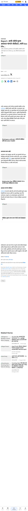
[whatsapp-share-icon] (2, 82)
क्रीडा (21, 5)
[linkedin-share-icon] (11, 82)
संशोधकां (3, 191)
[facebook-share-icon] (8, 82)
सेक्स (10, 159)
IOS (9, 276)
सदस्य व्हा (7, 257)
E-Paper (7, 509)
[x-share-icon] (5, 82)
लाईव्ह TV (20, 509)
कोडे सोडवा (11, 260)
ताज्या (8, 5)
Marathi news (9, 267)
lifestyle (3, 281)
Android (4, 276)
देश (12, 5)
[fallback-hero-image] (6, 339)
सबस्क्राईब (19, 2)
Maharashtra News (7, 269)
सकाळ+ (25, 509)
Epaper (3, 5)
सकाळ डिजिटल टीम (5, 75)
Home (2, 509)
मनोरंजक (3, 108)
